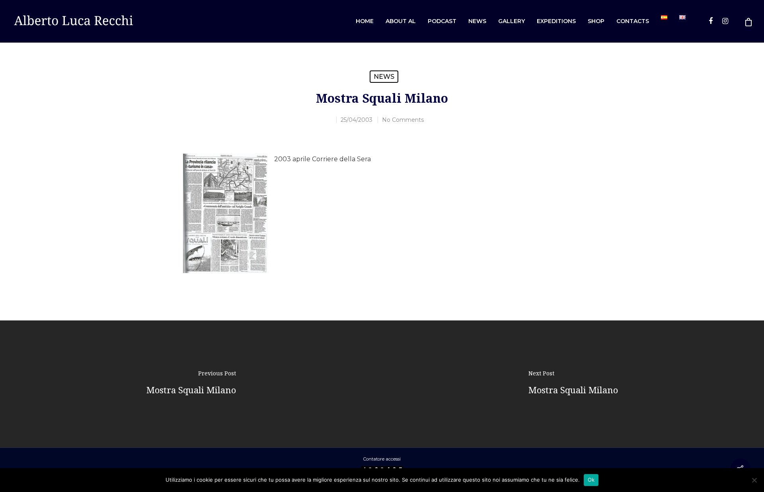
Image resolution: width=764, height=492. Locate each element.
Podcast (442, 21)
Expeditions (556, 21)
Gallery (511, 21)
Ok (591, 479)
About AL (401, 21)
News (477, 21)
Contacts (632, 21)
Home (365, 21)
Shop (596, 21)
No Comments (403, 119)
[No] (754, 480)
